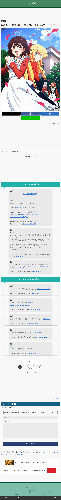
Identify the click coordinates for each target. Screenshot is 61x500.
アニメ (4, 21)
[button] (56, 320)
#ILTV (35, 214)
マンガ (50, 490)
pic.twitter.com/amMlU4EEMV (19, 305)
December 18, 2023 (29, 224)
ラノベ (45, 494)
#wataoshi (29, 214)
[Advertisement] (30, 14)
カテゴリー (10, 490)
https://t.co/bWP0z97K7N (18, 214)
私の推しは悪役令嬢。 (13, 21)
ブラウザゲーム (30, 490)
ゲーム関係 (15, 494)
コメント (7, 422)
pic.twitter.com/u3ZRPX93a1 (39, 267)
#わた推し (18, 207)
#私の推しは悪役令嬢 (29, 194)
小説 (50, 492)
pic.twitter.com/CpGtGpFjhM (19, 217)
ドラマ (30, 492)
